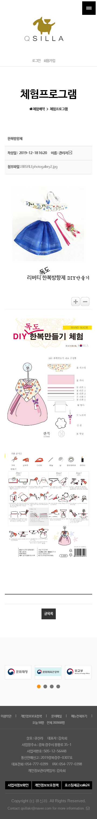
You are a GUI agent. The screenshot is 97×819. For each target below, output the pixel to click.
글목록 (48, 614)
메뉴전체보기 (79, 716)
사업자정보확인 (18, 785)
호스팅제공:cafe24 (77, 785)
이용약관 (6, 716)
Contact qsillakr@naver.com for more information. (47, 808)
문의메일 (56, 716)
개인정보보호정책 (31, 716)
